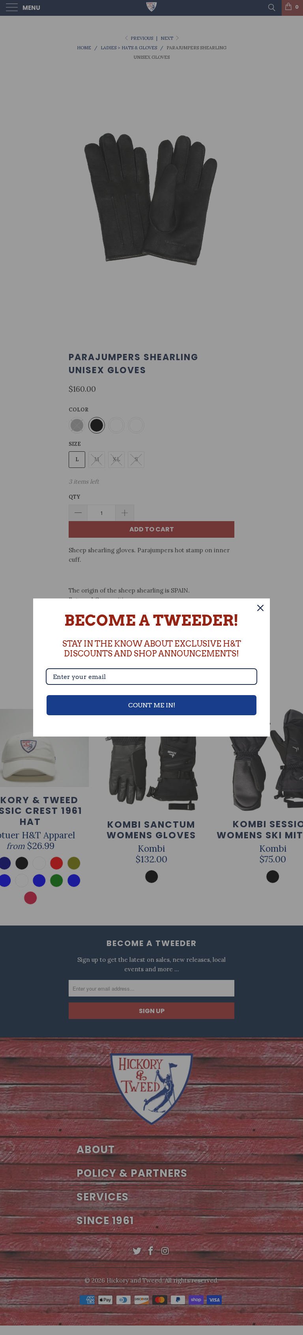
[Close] (260, 607)
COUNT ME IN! (151, 705)
